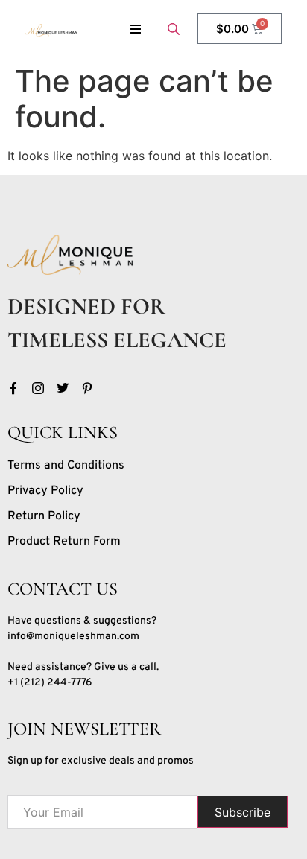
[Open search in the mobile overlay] (175, 28)
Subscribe (242, 812)
